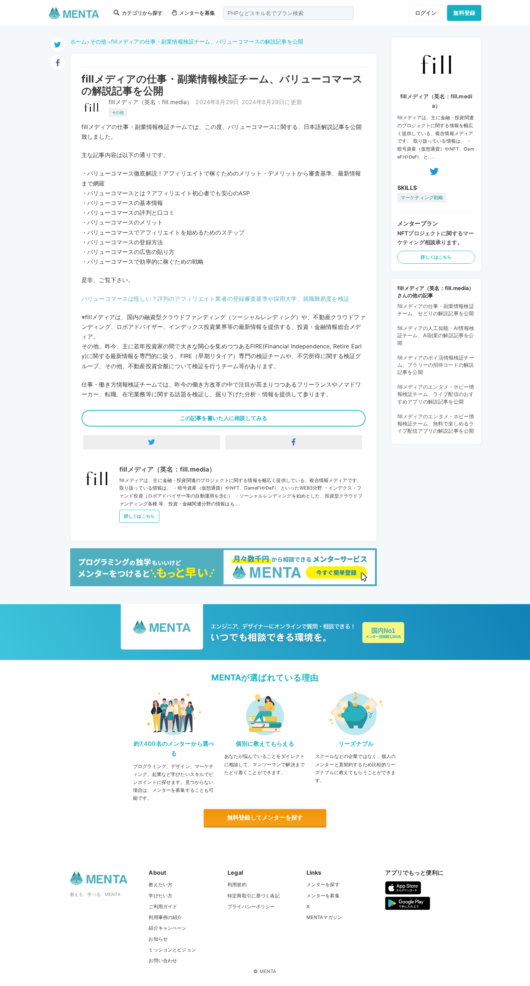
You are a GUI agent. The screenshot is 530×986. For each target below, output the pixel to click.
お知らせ (158, 939)
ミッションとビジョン (172, 949)
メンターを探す (323, 884)
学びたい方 (160, 895)
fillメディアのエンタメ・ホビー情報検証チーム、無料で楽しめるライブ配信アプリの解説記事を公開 (435, 423)
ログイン (426, 12)
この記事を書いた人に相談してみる (223, 418)
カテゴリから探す (142, 13)
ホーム (78, 41)
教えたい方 (160, 884)
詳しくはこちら (139, 516)
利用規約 (237, 884)
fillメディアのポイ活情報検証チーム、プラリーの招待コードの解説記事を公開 (435, 364)
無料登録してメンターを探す (265, 817)
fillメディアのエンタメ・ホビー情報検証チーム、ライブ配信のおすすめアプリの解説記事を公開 (435, 394)
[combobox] (288, 12)
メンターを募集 (196, 13)
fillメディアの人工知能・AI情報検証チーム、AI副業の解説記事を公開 (435, 335)
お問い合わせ (163, 960)
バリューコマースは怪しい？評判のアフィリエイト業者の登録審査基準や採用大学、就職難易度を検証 (215, 298)
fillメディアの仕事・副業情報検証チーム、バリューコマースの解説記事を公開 (207, 41)
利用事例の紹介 (165, 917)
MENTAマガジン (324, 917)
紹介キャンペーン (167, 928)
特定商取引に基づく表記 (254, 895)
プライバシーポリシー (251, 906)
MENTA (268, 971)
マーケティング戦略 (422, 197)
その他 (98, 41)
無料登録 (464, 12)
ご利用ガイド (163, 906)
